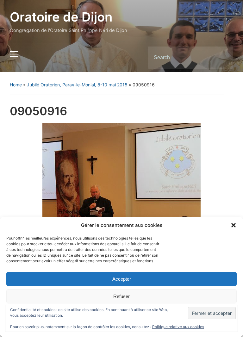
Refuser (121, 296)
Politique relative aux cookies (178, 326)
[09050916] (121, 175)
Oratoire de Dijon (61, 17)
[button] (233, 225)
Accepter (121, 279)
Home (16, 84)
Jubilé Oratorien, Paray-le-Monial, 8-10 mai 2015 (77, 84)
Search (223, 58)
